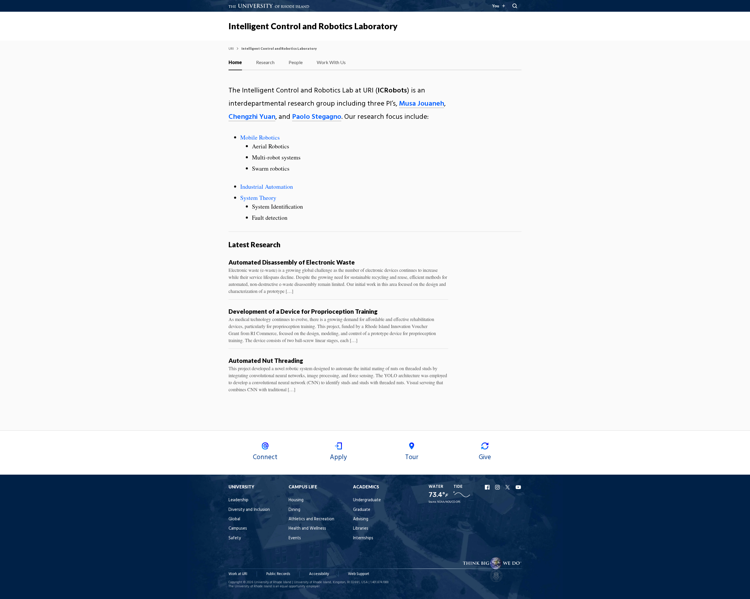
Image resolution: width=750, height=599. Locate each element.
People (296, 62)
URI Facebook (488, 487)
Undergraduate (367, 500)
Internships (363, 538)
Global (234, 519)
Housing (296, 500)
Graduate (361, 510)
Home (235, 62)
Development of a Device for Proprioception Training (303, 311)
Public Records (278, 574)
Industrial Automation (266, 186)
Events (295, 538)
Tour (411, 457)
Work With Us (331, 62)
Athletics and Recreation (311, 519)
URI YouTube (518, 487)
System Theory (258, 198)
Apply (338, 457)
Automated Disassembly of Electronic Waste (292, 262)
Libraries (360, 528)
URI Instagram (498, 487)
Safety (235, 538)
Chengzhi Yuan (252, 117)
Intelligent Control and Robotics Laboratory (313, 26)
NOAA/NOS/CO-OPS (448, 502)
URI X (508, 487)
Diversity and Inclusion (249, 510)
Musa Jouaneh (421, 103)
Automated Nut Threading (266, 360)
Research (265, 62)
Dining (294, 510)
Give (485, 457)
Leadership (238, 500)
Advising (360, 519)
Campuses (238, 528)
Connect (265, 457)
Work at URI (238, 574)
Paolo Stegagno (316, 117)
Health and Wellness (307, 528)
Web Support (358, 574)
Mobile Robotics (260, 137)
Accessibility (319, 574)
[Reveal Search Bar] (514, 6)
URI (231, 48)
